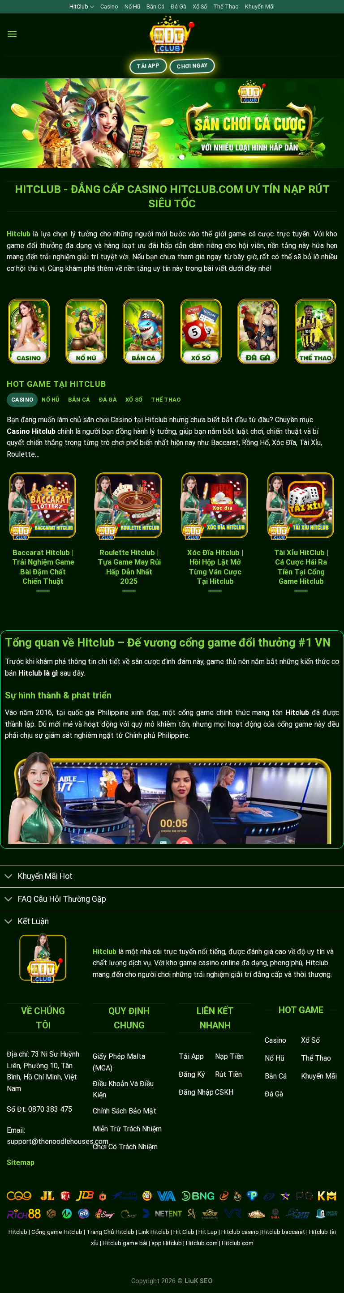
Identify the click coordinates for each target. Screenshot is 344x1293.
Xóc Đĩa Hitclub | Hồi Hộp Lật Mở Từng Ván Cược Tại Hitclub (215, 567)
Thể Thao (226, 6)
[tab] (22, 400)
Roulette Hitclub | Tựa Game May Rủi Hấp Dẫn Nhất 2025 (129, 567)
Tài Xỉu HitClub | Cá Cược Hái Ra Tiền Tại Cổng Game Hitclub (301, 567)
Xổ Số (200, 6)
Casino (109, 6)
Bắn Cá (155, 6)
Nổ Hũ (132, 6)
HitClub (78, 6)
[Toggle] (8, 877)
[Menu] (12, 34)
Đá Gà (178, 6)
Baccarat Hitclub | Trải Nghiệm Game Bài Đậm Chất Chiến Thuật (43, 567)
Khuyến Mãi (260, 6)
